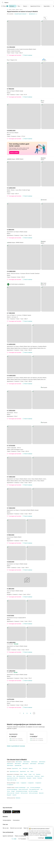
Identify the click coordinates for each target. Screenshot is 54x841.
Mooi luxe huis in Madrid (12, 132)
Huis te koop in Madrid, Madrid (14, 537)
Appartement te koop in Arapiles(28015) (16, 617)
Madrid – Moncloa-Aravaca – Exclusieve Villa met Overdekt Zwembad (23, 273)
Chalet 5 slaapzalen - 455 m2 (14, 447)
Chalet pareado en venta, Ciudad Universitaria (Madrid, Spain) (21, 49)
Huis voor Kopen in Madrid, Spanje (15, 91)
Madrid (13, 9)
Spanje (10, 9)
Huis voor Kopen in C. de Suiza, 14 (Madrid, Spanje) (19, 315)
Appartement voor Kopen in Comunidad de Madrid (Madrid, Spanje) (23, 510)
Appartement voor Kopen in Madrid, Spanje (17, 231)
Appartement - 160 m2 (12, 412)
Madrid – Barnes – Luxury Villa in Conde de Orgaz (18, 190)
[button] (34, 713)
